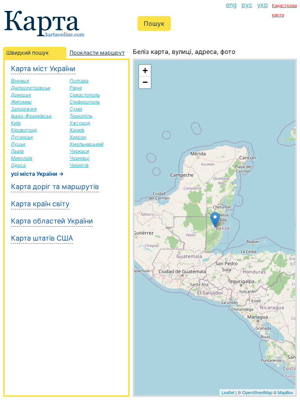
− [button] (145, 82)
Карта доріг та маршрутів (55, 186)
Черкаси (79, 151)
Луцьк (18, 144)
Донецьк (21, 95)
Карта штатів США (42, 238)
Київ (16, 123)
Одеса (18, 165)
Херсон (78, 137)
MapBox (285, 392)
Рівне (76, 88)
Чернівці (79, 158)
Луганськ (22, 137)
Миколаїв (21, 158)
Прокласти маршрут (97, 52)
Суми (76, 109)
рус (246, 5)
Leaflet (227, 392)
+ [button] (145, 70)
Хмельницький (87, 144)
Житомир (21, 102)
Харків (77, 130)
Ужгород (80, 123)
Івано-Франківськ (31, 116)
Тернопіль (81, 116)
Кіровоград (24, 130)
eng (231, 5)
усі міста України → (37, 173)
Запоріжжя (24, 109)
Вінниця (20, 81)
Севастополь (85, 95)
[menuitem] (231, 9)
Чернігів (79, 165)
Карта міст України (43, 68)
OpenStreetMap (257, 392)
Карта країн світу (40, 204)
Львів (17, 151)
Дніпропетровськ (30, 88)
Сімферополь (85, 102)
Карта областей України (52, 221)
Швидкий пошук (27, 52)
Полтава (79, 81)
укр (262, 5)
